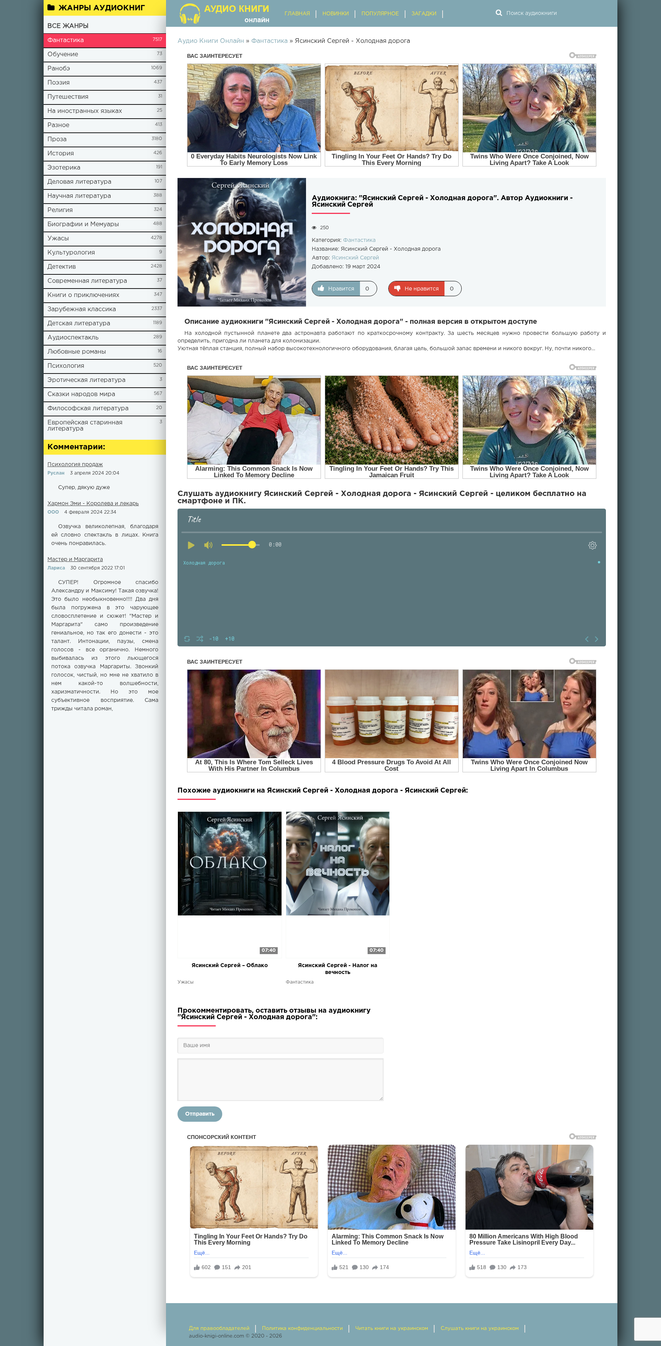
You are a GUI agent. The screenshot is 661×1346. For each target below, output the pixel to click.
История (60, 154)
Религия (60, 210)
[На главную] (225, 13)
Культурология (71, 253)
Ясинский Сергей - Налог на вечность (337, 969)
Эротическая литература (86, 380)
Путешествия (67, 97)
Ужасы (58, 238)
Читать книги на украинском (391, 1328)
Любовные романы (76, 352)
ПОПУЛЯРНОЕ (380, 14)
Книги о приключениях (83, 295)
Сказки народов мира (81, 394)
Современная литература (87, 281)
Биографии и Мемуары (83, 224)
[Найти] (498, 13)
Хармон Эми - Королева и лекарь (93, 503)
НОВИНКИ (335, 14)
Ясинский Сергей (355, 258)
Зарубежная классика (81, 309)
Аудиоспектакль (73, 338)
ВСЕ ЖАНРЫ (67, 26)
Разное (58, 125)
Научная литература (79, 196)
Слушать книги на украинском (480, 1328)
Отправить (200, 1114)
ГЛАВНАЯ (297, 14)
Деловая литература (79, 182)
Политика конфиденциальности (302, 1328)
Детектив (61, 267)
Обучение (62, 54)
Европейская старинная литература (84, 426)
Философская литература (88, 408)
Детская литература (78, 323)
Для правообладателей (219, 1328)
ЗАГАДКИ (424, 14)
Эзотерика (63, 168)
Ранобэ (58, 69)
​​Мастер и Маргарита (75, 559)
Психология (65, 366)
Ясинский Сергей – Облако (230, 965)
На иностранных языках (84, 111)
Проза (57, 139)
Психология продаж (75, 464)
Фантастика (65, 40)
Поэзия (58, 83)
